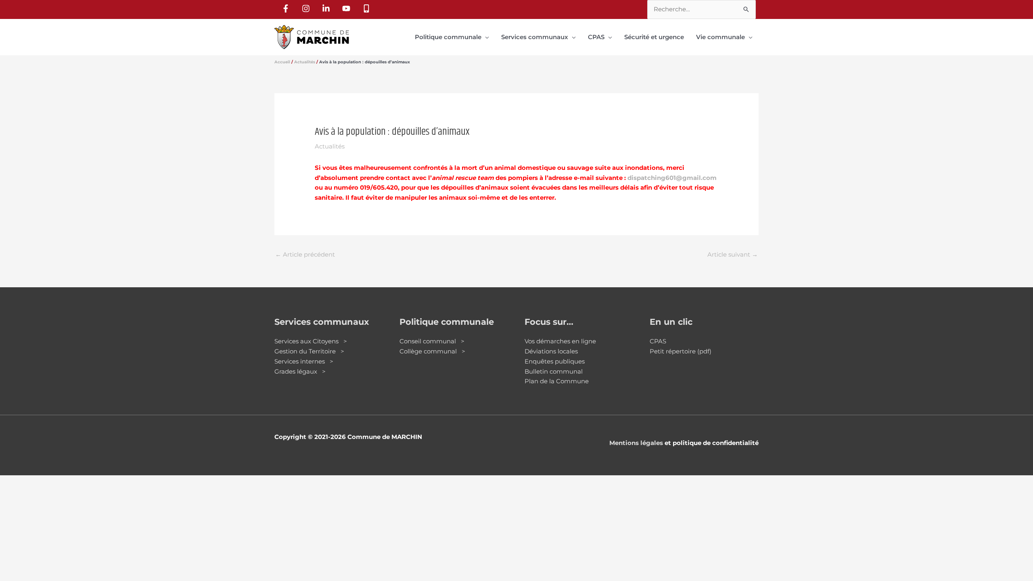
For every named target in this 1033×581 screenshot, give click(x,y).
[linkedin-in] (327, 8)
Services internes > (303, 361)
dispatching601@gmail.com (672, 178)
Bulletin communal (554, 371)
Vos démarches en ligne (560, 341)
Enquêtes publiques (555, 361)
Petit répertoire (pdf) (680, 351)
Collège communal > (432, 351)
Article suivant (732, 254)
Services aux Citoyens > (310, 341)
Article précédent (305, 254)
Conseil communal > (431, 341)
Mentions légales (636, 443)
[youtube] (347, 8)
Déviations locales (551, 351)
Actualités (330, 146)
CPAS (658, 341)
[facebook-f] (287, 8)
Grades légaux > (300, 371)
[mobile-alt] (367, 8)
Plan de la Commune (557, 381)
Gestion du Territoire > (309, 351)
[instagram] (307, 8)
